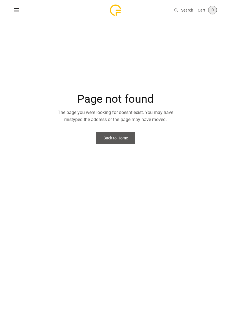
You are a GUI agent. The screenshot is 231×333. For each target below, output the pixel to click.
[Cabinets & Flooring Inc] (115, 10)
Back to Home (115, 138)
